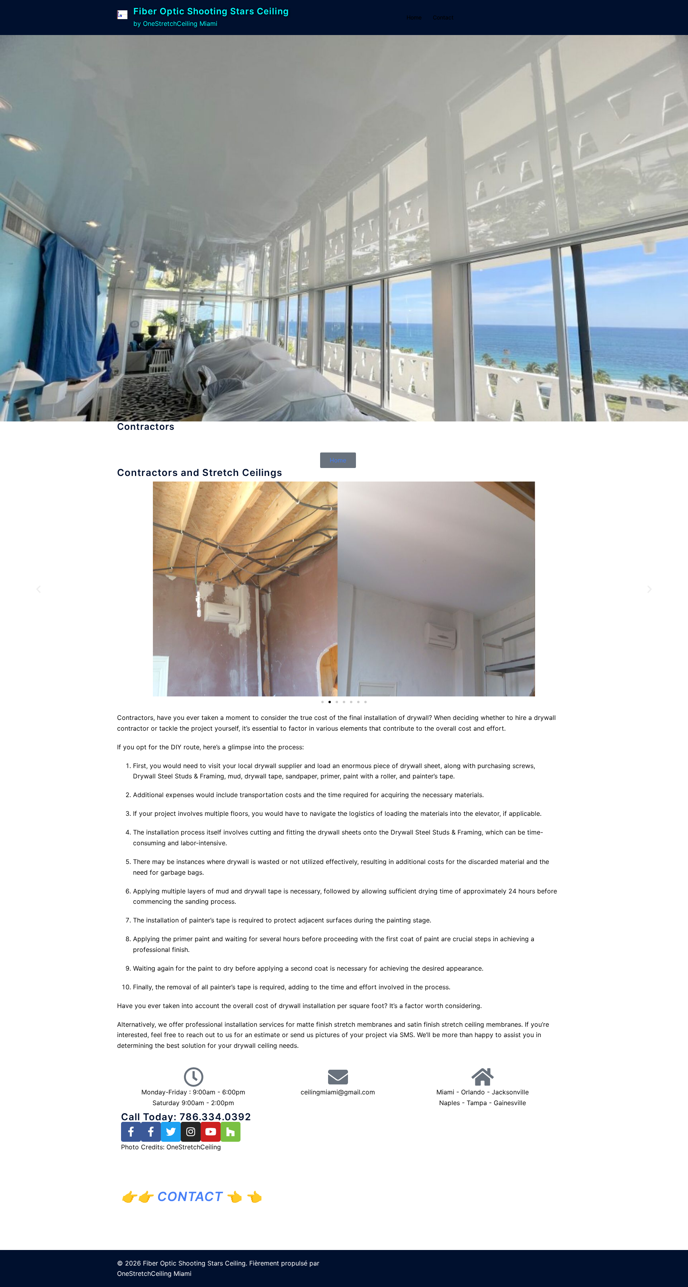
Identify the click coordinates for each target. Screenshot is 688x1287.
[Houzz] (230, 1132)
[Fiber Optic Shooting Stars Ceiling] (122, 17)
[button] (38, 589)
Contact (443, 17)
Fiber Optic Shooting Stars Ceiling (211, 11)
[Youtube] (211, 1132)
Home (414, 17)
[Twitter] (171, 1132)
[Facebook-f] (131, 1132)
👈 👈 (200, 1196)
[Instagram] (191, 1132)
